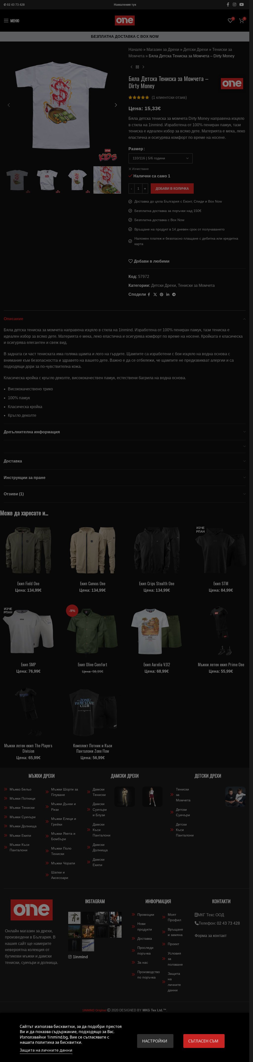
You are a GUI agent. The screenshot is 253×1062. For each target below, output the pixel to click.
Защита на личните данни (46, 1050)
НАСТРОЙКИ (154, 1041)
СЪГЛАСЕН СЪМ (203, 1041)
